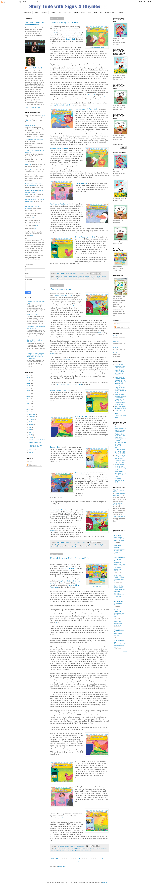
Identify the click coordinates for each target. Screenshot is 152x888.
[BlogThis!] (93, 273)
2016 (29, 401)
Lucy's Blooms (31, 185)
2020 (29, 391)
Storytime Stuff (118, 601)
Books (36, 12)
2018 (29, 396)
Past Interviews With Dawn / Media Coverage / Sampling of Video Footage (120, 437)
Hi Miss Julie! (118, 576)
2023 (29, 383)
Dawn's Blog (27, 12)
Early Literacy (64, 276)
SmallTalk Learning (79, 12)
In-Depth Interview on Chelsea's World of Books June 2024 (120, 445)
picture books (96, 276)
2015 (29, 404)
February (32, 450)
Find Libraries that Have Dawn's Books (120, 412)
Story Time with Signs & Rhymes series (69, 384)
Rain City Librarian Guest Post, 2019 (120, 461)
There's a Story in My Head (64, 22)
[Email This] (91, 273)
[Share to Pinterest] (100, 273)
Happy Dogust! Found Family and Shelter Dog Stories (119, 539)
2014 (29, 406)
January (31, 452)
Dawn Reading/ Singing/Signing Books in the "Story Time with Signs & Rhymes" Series (120, 380)
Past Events (67, 12)
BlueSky (115, 347)
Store (89, 12)
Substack (116, 336)
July (30, 427)
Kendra (106, 97)
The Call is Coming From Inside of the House (119, 579)
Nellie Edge (91, 95)
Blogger (104, 882)
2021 (29, 388)
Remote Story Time (31, 191)
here (99, 333)
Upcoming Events (55, 12)
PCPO (55, 33)
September (32, 422)
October (31, 419)
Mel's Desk (117, 622)
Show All (125, 651)
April (30, 435)
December (32, 414)
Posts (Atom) (62, 866)
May (30, 432)
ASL (59, 276)
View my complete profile (33, 107)
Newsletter (120, 12)
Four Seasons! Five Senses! (59, 204)
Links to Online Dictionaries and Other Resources (120, 366)
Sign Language (94, 848)
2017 (29, 399)
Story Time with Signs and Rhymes (93, 278)
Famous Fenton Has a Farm (63, 295)
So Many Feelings (81, 183)
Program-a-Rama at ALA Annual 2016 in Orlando (119, 645)
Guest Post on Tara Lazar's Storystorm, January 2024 (120, 456)
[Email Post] (87, 273)
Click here (28, 120)
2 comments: (81, 273)
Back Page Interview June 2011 (119, 480)
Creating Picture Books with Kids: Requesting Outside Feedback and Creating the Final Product (35, 356)
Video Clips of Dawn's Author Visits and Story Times (119, 372)
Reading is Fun (93, 545)
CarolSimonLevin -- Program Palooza (119, 559)
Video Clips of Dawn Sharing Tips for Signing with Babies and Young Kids (121, 389)
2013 (29, 409)
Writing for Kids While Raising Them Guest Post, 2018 (120, 467)
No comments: (81, 542)
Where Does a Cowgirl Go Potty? (34, 192)
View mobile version (79, 862)
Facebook (116, 353)
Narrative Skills (70, 39)
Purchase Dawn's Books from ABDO (120, 407)
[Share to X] (95, 273)
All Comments (32, 465)
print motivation (71, 306)
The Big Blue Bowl (81, 416)
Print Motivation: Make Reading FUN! (70, 558)
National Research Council (85, 276)
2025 (29, 378)
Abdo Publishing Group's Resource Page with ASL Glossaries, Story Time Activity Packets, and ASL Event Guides (120, 399)
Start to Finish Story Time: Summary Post (34, 340)
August (31, 424)
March (31, 437)
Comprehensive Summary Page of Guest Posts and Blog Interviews (120, 429)
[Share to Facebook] (97, 273)
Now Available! (97, 586)
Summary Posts (109, 12)
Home (80, 858)
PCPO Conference (69, 568)
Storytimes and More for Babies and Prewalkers (119, 550)
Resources (44, 12)
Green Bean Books (31, 125)
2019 (29, 393)
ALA (56, 276)
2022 (29, 386)
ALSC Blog (117, 535)
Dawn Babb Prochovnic (35, 68)
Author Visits (98, 12)
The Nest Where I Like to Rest (85, 237)
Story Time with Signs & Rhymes (63, 105)
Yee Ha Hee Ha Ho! (60, 289)
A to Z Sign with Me (81, 473)
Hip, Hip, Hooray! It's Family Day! (86, 109)
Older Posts (104, 858)
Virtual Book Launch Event (33, 184)
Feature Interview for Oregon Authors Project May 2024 (120, 451)
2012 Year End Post (33, 315)
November (32, 416)
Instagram (116, 341)
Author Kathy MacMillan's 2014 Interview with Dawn (120, 474)
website (52, 353)
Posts (30, 461)
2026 (29, 375)
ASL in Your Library (120, 516)
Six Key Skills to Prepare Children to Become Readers (68, 278)
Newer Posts (54, 858)
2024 (29, 380)
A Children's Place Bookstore (34, 139)
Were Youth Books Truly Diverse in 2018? (119, 615)
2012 (29, 412)
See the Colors (55, 447)
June (30, 430)
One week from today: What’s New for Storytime (119, 594)
